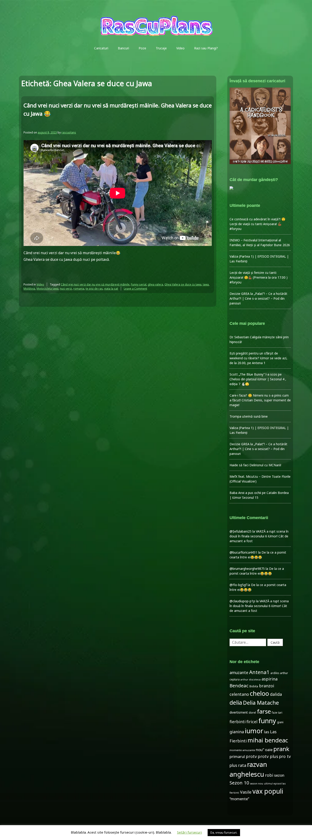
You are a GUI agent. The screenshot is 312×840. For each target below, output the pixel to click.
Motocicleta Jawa (47, 289)
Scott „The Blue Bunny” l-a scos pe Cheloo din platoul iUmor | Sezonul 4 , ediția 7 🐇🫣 (258, 379)
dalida (276, 694)
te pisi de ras (94, 289)
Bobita (253, 686)
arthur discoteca (251, 679)
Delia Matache (261, 702)
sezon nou (256, 783)
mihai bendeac (268, 740)
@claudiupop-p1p (242, 601)
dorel (252, 713)
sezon (279, 775)
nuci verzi (66, 289)
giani (280, 722)
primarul (237, 756)
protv (251, 756)
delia (236, 702)
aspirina (270, 679)
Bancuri (123, 48)
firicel (251, 721)
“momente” (239, 798)
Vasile (245, 792)
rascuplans (68, 132)
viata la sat (111, 289)
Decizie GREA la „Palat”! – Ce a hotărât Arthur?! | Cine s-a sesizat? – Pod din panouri (258, 298)
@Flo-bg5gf (238, 585)
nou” (260, 749)
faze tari (277, 712)
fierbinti (238, 721)
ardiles (274, 673)
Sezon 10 (239, 782)
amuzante (239, 672)
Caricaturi (101, 48)
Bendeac (239, 685)
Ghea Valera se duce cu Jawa (182, 284)
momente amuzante (242, 750)
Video (180, 48)
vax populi (267, 791)
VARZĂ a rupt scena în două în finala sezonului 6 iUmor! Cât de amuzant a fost (259, 536)
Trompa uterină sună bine (249, 416)
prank (281, 749)
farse (264, 711)
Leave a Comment (135, 289)
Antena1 (259, 672)
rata (242, 765)
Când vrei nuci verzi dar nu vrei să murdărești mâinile (95, 284)
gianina (237, 731)
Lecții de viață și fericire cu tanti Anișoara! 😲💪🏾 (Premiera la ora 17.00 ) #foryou (259, 277)
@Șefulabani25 (240, 531)
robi (269, 775)
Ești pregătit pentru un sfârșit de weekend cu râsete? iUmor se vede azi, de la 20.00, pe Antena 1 (258, 358)
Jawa (206, 284)
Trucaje (161, 48)
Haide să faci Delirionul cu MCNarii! (255, 465)
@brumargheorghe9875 (247, 568)
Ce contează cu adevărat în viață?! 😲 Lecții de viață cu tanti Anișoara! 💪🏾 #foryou (257, 224)
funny (267, 720)
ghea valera (155, 284)
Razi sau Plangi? (206, 48)
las (266, 731)
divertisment (239, 712)
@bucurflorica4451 (243, 552)
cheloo (259, 693)
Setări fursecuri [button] (189, 832)
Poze (142, 48)
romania (78, 289)
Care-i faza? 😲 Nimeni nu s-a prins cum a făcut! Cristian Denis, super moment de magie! (260, 400)
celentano (239, 694)
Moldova (29, 289)
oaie (268, 749)
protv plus (268, 756)
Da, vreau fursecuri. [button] (223, 832)
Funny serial (138, 284)
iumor (254, 730)
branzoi (266, 685)
